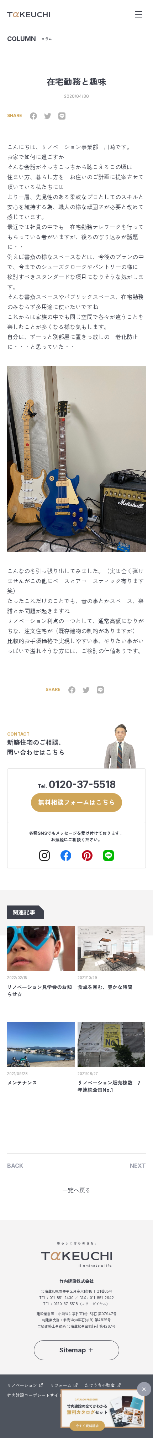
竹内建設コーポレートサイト (35, 1395)
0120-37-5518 (82, 784)
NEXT (138, 1165)
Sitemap (72, 1350)
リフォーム (61, 1385)
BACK (15, 1165)
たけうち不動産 (100, 1385)
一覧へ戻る (76, 1190)
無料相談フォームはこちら (76, 802)
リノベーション (22, 1385)
